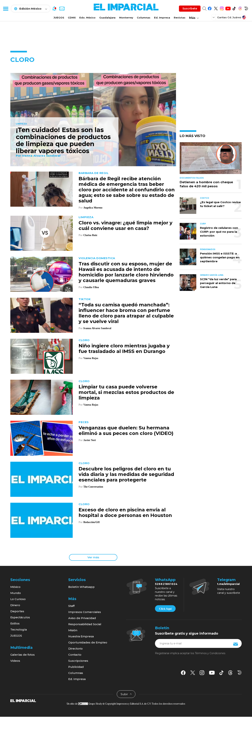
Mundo (15, 593)
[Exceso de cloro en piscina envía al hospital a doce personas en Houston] (41, 519)
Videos (15, 660)
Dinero (15, 605)
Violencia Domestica (97, 258)
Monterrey (126, 17)
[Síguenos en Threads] (240, 8)
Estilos (15, 623)
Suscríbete (189, 8)
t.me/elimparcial (228, 583)
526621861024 (166, 583)
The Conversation (93, 486)
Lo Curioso (18, 599)
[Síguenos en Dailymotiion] (239, 672)
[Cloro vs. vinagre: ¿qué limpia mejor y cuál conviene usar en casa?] (41, 232)
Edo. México (87, 17)
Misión (72, 630)
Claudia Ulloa (91, 287)
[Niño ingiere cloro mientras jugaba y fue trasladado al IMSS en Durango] (41, 355)
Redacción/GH (91, 522)
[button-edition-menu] (214, 17)
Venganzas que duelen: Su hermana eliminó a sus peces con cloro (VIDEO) (126, 430)
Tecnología (18, 629)
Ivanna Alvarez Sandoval (41, 155)
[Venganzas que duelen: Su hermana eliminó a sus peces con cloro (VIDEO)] (41, 437)
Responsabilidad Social (84, 624)
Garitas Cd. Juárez (229, 17)
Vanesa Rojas (90, 358)
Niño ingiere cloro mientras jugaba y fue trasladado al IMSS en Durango (124, 348)
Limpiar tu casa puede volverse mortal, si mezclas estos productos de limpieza (126, 392)
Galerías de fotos (22, 654)
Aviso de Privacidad (82, 618)
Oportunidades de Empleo (87, 642)
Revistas (179, 17)
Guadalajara (107, 17)
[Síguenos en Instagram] (222, 8)
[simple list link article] (211, 159)
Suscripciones (78, 660)
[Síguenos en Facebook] (210, 8)
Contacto (74, 654)
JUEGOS (58, 17)
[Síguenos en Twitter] (216, 8)
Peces (84, 422)
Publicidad (76, 667)
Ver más (93, 557)
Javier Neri (89, 440)
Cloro (84, 340)
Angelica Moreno (92, 207)
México (15, 587)
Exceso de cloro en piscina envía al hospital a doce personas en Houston (125, 512)
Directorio (75, 648)
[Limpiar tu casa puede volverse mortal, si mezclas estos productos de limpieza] (41, 396)
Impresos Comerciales (84, 612)
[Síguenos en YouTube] (228, 8)
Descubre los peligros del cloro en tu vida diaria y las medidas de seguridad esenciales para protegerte (126, 474)
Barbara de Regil (93, 173)
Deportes (17, 611)
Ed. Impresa (162, 17)
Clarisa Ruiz (90, 235)
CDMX (72, 17)
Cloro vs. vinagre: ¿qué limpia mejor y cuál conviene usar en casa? (125, 225)
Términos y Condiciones (210, 653)
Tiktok (85, 299)
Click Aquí (165, 608)
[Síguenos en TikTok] (234, 8)
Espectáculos (20, 617)
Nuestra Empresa (81, 636)
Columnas (143, 17)
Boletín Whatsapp (81, 587)
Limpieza (21, 124)
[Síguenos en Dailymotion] (246, 8)
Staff (71, 606)
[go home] (23, 700)
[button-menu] (5, 8)
